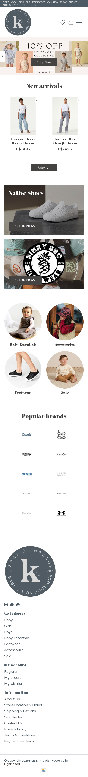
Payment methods (19, 741)
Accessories (65, 344)
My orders (12, 678)
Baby (8, 620)
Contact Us (13, 723)
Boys (8, 632)
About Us (12, 699)
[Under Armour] (61, 514)
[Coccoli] (27, 435)
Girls (8, 626)
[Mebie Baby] (61, 474)
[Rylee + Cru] (27, 514)
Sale (65, 392)
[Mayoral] (27, 474)
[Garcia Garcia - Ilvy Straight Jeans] (65, 116)
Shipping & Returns (20, 711)
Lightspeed (12, 764)
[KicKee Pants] (61, 454)
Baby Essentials (23, 344)
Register (11, 672)
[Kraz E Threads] (18, 22)
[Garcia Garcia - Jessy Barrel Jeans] (23, 116)
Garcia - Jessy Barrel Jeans (23, 141)
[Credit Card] (43, 770)
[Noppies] (27, 494)
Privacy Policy (15, 729)
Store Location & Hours (23, 705)
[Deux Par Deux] (61, 435)
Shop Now (44, 62)
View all (44, 167)
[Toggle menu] (79, 22)
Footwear (23, 392)
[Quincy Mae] (61, 494)
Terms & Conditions (20, 735)
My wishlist (13, 684)
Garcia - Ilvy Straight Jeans (65, 141)
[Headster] (27, 454)
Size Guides (13, 717)
